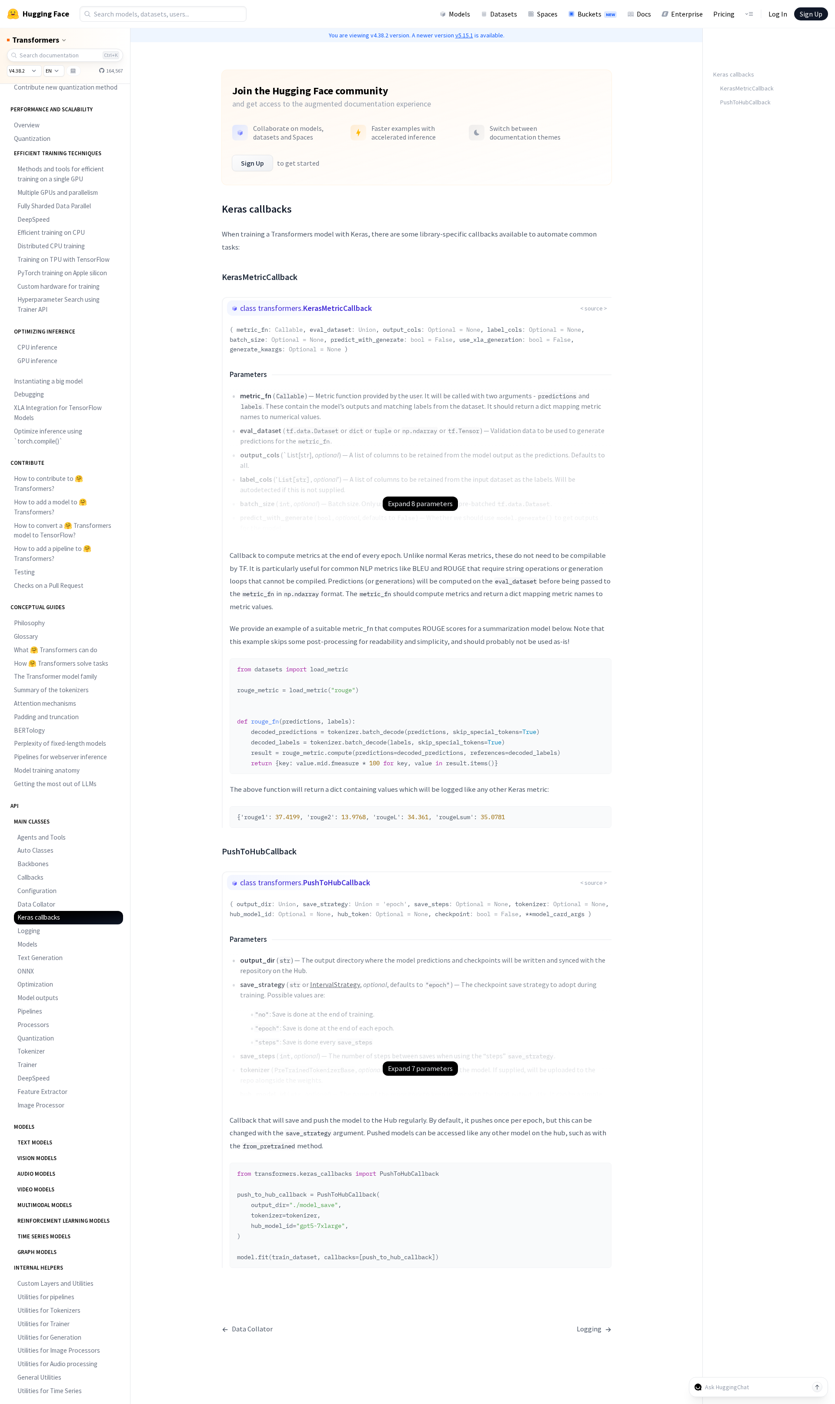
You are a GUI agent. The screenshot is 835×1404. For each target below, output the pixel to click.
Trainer (27, 1065)
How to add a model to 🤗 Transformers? (50, 507)
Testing (24, 572)
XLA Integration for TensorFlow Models (58, 413)
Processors (33, 1024)
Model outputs (37, 998)
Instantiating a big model (48, 381)
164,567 (114, 70)
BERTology (29, 730)
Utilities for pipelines (45, 1297)
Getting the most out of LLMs (55, 784)
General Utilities (39, 1377)
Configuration (37, 891)
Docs (644, 14)
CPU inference (37, 347)
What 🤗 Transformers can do (55, 650)
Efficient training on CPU (51, 232)
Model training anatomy (47, 770)
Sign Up (811, 14)
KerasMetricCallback (747, 88)
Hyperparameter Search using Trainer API (58, 304)
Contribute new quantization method (65, 87)
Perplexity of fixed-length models (60, 743)
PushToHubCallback (745, 102)
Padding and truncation (46, 717)
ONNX (25, 971)
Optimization (35, 984)
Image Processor (40, 1105)
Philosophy (29, 623)
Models (459, 14)
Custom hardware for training (58, 286)
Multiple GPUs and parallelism (57, 192)
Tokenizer (31, 1051)
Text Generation (40, 958)
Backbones (33, 864)
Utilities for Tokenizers (48, 1310)
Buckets (596, 14)
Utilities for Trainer (43, 1324)
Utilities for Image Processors (58, 1350)
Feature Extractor (42, 1091)
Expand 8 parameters (420, 503)
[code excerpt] (601, 667)
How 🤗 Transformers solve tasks (61, 663)
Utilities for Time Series (49, 1391)
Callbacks (30, 877)
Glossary (26, 636)
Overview (27, 125)
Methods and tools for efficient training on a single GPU (60, 174)
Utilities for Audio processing (57, 1364)
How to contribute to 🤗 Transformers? (48, 483)
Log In (777, 14)
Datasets (503, 14)
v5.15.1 (464, 35)
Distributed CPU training (51, 246)
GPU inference (37, 361)
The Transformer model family (55, 676)
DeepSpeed (33, 219)
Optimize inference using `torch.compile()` (48, 436)
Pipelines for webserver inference (60, 757)
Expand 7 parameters (420, 1068)
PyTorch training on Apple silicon (62, 273)
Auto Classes (35, 850)
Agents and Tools (41, 837)
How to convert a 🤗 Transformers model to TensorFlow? (62, 530)
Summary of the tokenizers (51, 690)
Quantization (32, 138)
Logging (28, 931)
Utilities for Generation (49, 1337)
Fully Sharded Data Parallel (54, 206)
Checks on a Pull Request (49, 585)
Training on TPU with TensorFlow (63, 259)
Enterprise (687, 14)
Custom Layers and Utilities (55, 1283)
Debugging (29, 394)
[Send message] (817, 1387)
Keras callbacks (38, 917)
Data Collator (36, 904)
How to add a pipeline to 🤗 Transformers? (52, 553)
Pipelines (29, 1011)
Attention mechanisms (45, 703)
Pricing (724, 14)
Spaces (547, 14)
